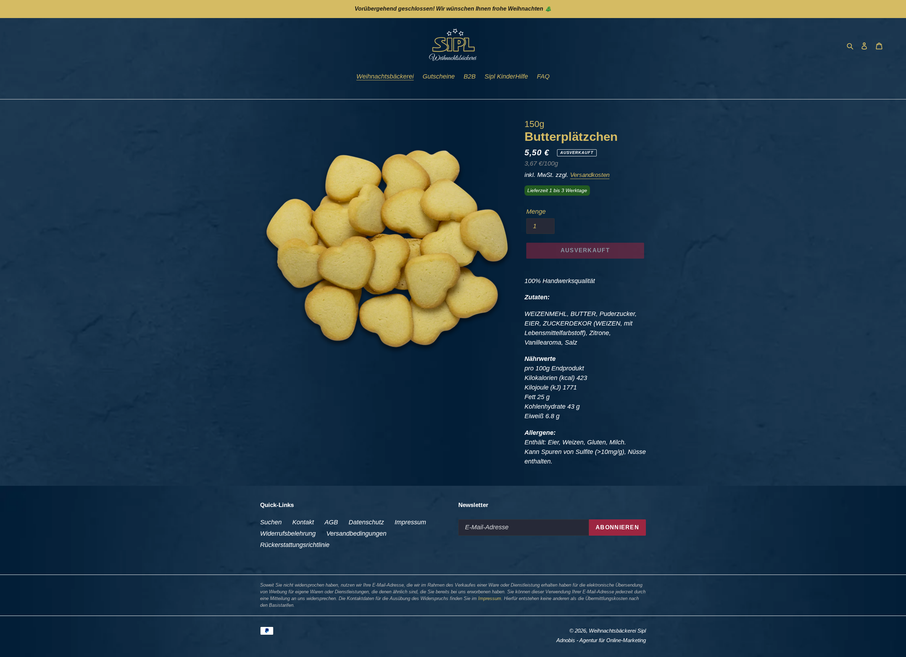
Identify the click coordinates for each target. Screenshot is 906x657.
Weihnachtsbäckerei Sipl (617, 631)
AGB (331, 522)
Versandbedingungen (356, 533)
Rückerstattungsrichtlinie (294, 544)
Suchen (271, 522)
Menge (536, 211)
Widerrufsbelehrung (288, 533)
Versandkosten (589, 175)
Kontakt (303, 522)
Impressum (410, 522)
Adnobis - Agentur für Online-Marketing (601, 640)
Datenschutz (366, 522)
